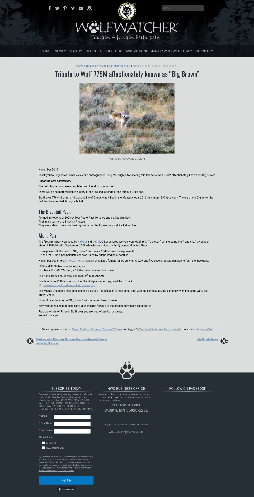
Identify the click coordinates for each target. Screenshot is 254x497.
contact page (112, 397)
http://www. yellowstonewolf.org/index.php (69, 285)
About (75, 51)
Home (46, 51)
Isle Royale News (207, 339)
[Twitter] (57, 8)
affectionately (145, 329)
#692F (72, 260)
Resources (110, 51)
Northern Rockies (90, 329)
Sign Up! (66, 480)
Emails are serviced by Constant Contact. (56, 470)
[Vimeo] (72, 8)
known (168, 329)
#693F (96, 241)
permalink (206, 329)
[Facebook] (49, 8)
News (59, 51)
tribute (177, 329)
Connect (203, 51)
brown (159, 329)
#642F (81, 260)
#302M (82, 241)
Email (44, 416)
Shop (90, 51)
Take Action (135, 51)
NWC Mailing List (55, 448)
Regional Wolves (112, 329)
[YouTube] (80, 8)
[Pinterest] (65, 8)
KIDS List (51, 443)
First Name (46, 423)
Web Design (115, 432)
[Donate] (89, 8)
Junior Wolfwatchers (170, 51)
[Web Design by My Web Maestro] (125, 432)
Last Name (46, 430)
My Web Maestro (135, 432)
